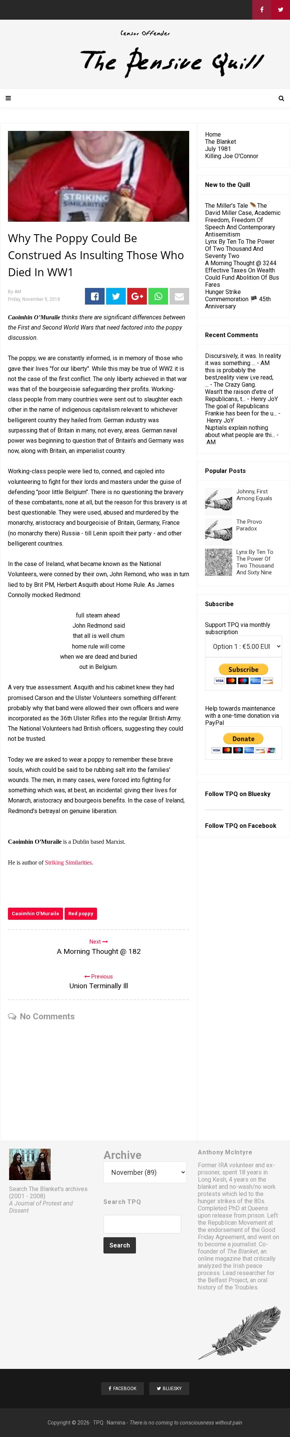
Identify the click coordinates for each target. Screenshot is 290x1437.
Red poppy (80, 913)
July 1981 (218, 148)
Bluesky (259, 794)
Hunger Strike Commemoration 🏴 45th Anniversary (238, 299)
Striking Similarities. (69, 862)
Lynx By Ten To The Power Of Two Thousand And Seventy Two (240, 249)
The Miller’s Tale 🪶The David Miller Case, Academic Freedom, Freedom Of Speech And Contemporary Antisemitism (243, 220)
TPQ (98, 1423)
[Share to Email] (179, 296)
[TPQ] (145, 77)
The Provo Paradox (249, 525)
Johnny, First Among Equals (254, 495)
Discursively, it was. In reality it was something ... (243, 359)
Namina (116, 1423)
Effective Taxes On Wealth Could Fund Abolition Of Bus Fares (242, 277)
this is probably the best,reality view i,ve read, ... (239, 377)
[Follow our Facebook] (261, 10)
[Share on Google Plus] (137, 296)
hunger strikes (217, 1201)
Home (213, 134)
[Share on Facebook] (95, 296)
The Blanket (220, 141)
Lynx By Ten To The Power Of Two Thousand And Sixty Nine (255, 562)
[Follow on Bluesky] (280, 10)
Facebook (262, 825)
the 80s (254, 1201)
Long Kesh (212, 1179)
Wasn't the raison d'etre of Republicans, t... (239, 395)
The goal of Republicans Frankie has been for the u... (241, 410)
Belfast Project (227, 1280)
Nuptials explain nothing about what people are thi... (240, 431)
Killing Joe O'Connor (231, 156)
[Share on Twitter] (116, 296)
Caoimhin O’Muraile (35, 913)
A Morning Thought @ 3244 (240, 263)
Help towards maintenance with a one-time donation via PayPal (242, 715)
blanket (207, 1186)
